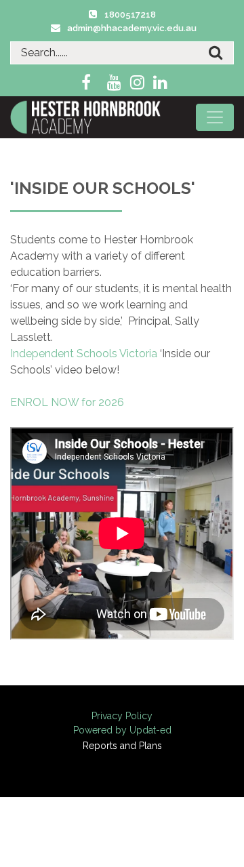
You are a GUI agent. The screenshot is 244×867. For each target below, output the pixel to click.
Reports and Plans (122, 745)
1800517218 (130, 14)
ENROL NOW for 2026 (67, 402)
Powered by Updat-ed (122, 730)
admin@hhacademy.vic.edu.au (132, 28)
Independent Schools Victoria (83, 353)
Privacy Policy (122, 715)
